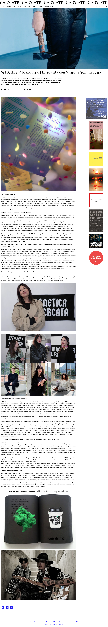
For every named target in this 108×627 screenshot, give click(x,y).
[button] (106, 7)
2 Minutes (8, 6)
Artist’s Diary (27, 6)
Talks (14, 6)
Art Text (19, 6)
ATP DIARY (16, 2)
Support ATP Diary (48, 6)
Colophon (34, 6)
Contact (40, 6)
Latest (2, 6)
